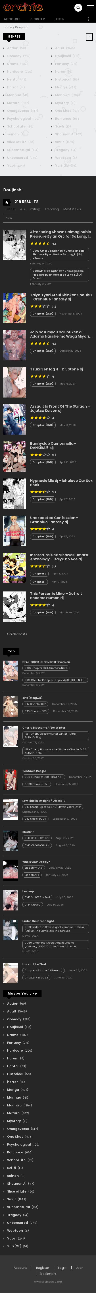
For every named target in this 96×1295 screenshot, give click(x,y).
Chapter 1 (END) (43, 313)
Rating (35, 209)
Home (8, 27)
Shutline (28, 832)
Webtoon (65, 157)
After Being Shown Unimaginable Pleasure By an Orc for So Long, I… (60, 234)
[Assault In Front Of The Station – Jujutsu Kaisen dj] (14, 419)
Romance (67, 118)
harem (63, 71)
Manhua (17, 95)
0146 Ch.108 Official (37, 845)
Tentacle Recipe (34, 771)
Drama (17, 64)
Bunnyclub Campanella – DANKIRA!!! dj (53, 445)
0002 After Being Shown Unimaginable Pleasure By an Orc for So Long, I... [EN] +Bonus (59, 254)
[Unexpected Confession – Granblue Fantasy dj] (14, 530)
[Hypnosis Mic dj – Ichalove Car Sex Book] (14, 493)
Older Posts (18, 634)
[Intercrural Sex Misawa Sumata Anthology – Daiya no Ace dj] (14, 568)
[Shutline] (10, 840)
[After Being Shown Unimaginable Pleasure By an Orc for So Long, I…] (14, 244)
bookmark (48, 1274)
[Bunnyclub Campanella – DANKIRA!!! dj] (14, 456)
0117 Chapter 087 (35, 704)
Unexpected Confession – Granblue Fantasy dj (54, 520)
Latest (11, 209)
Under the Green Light (38, 921)
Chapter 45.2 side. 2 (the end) (43, 970)
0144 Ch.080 (32, 904)
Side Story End (33, 868)
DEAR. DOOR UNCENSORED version (46, 662)
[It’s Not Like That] (10, 973)
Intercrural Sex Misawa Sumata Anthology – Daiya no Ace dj (59, 557)
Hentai (16, 79)
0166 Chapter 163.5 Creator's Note (46, 668)
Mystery (64, 103)
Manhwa (67, 95)
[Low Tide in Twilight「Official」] (10, 809)
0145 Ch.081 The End (37, 897)
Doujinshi (21, 27)
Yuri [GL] (65, 165)
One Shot (67, 110)
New (9, 217)
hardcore (19, 71)
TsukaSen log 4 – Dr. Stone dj (56, 369)
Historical (66, 79)
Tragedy (65, 150)
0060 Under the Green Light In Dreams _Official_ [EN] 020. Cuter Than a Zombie (50, 944)
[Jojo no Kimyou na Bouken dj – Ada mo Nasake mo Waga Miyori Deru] (14, 345)
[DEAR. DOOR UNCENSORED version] (10, 670)
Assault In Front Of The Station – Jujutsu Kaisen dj (60, 408)
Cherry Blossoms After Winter (43, 727)
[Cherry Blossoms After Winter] (10, 736)
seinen (15, 134)
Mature (17, 103)
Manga (65, 87)
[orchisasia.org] (23, 7)
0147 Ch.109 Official (37, 838)
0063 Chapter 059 (36, 784)
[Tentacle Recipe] (10, 779)
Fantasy (65, 64)
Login (59, 19)
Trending (52, 209)
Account (12, 19)
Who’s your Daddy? (36, 862)
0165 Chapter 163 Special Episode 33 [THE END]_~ (55, 680)
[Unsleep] (10, 900)
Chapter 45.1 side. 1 (36, 977)
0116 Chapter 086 (36, 711)
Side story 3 (32, 875)
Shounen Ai (68, 134)
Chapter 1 (39, 582)
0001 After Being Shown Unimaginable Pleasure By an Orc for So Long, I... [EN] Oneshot (58, 274)
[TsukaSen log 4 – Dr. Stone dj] (14, 382)
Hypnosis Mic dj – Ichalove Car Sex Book (61, 482)
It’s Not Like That (34, 964)
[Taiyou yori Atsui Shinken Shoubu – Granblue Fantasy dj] (14, 308)
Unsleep (28, 891)
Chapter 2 (39, 573)
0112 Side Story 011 (35, 819)
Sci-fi (62, 126)
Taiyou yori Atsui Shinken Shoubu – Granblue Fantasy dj (61, 297)
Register (37, 19)
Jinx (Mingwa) (32, 698)
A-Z (22, 209)
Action (16, 48)
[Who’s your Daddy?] (10, 870)
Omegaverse (22, 110)
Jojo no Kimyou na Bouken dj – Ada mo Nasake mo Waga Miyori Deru (59, 336)
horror (15, 87)
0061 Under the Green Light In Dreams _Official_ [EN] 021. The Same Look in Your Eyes (55, 929)
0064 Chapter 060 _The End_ (44, 777)
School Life (19, 126)
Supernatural (22, 150)
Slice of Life (20, 142)
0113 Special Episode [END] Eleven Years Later (53, 807)
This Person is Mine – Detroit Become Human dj (56, 595)
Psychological (22, 118)
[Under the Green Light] (10, 929)
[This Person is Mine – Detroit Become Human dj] (14, 606)
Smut (64, 142)
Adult (64, 48)
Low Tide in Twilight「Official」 (44, 801)
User (79, 1267)
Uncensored (21, 157)
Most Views (72, 209)
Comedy (18, 56)
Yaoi (15, 165)
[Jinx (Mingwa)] (10, 706)
